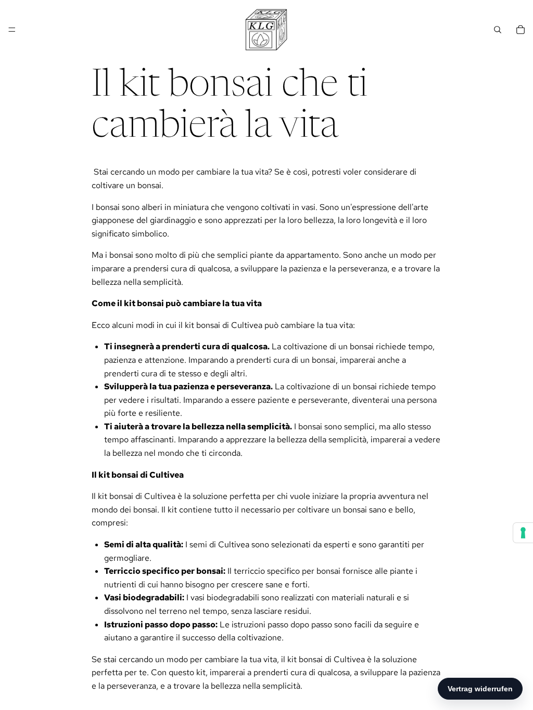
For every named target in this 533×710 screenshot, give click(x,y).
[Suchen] (497, 29)
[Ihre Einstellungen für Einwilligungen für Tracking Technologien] (523, 533)
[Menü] (12, 30)
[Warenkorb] (520, 29)
